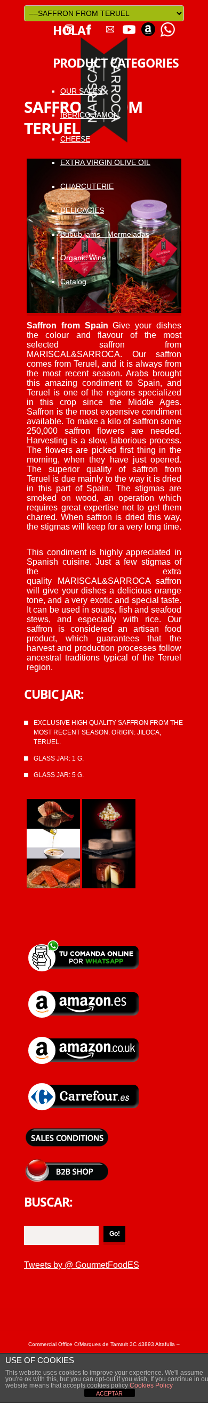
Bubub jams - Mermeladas (104, 234)
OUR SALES (81, 91)
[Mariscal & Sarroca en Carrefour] (84, 1082)
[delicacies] (53, 863)
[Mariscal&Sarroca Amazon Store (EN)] (84, 1036)
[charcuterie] (108, 833)
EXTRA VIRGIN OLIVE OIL (105, 162)
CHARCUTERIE (87, 186)
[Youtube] (129, 25)
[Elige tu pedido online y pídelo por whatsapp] (84, 943)
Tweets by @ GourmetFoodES (81, 1264)
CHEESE (75, 139)
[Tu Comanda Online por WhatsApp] (167, 25)
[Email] (109, 25)
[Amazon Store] (148, 25)
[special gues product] (108, 863)
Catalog (73, 281)
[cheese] (108, 803)
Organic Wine (83, 257)
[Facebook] (88, 25)
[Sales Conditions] (66, 1128)
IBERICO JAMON (89, 115)
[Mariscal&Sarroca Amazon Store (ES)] (84, 989)
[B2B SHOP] (66, 1162)
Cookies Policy (150, 1385)
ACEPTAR (109, 1393)
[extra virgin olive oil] (53, 833)
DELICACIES (82, 210)
